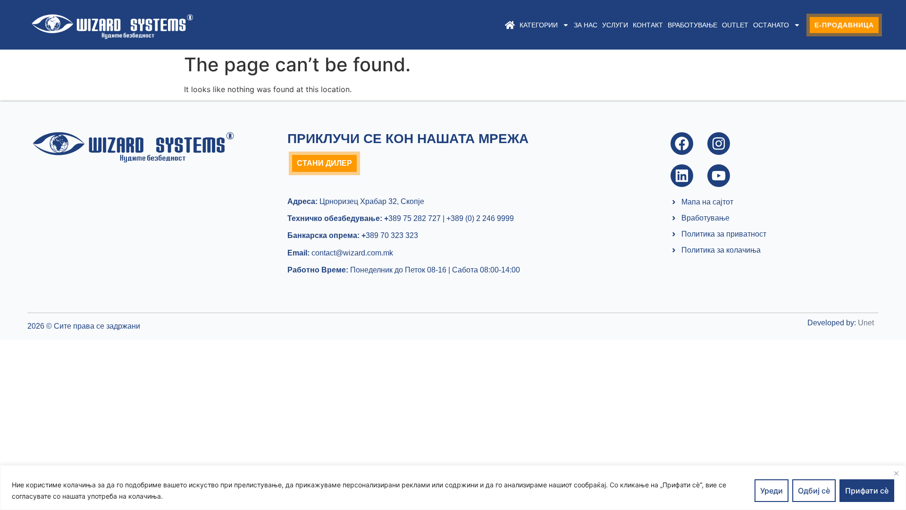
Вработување (692, 25)
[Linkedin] (682, 175)
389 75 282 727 (412, 218)
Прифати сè (867, 490)
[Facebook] (682, 143)
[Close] (896, 473)
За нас (585, 25)
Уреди (771, 490)
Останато (771, 25)
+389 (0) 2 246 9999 (480, 218)
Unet (866, 323)
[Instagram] (718, 143)
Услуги (615, 25)
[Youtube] (718, 175)
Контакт (648, 25)
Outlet (735, 25)
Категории (539, 25)
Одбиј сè (814, 490)
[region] (453, 487)
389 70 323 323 (389, 235)
